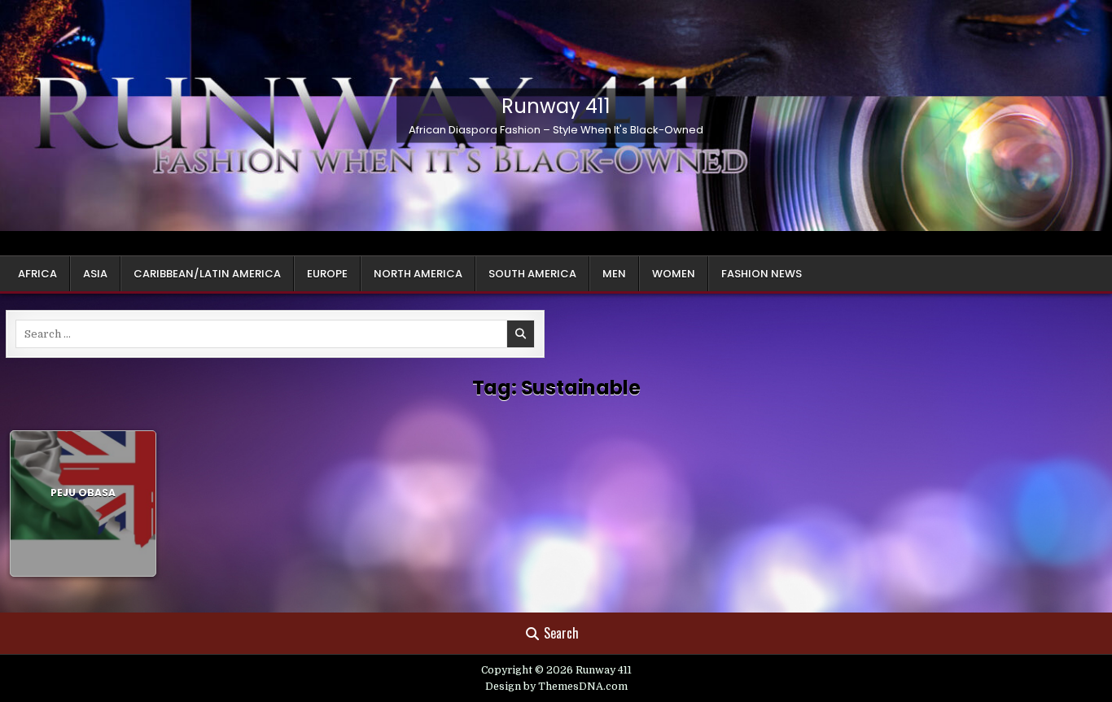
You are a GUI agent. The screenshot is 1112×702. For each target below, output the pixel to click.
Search (561, 633)
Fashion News (761, 273)
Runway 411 (556, 106)
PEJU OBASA (83, 492)
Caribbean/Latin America (207, 273)
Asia (95, 273)
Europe (327, 273)
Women (673, 273)
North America (418, 273)
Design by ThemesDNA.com (556, 686)
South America (532, 273)
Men (614, 273)
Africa (37, 273)
